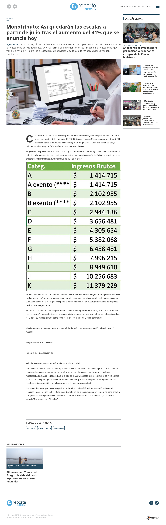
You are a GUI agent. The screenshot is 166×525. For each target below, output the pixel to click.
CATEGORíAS (59, 428)
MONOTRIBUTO (44, 428)
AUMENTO (31, 428)
